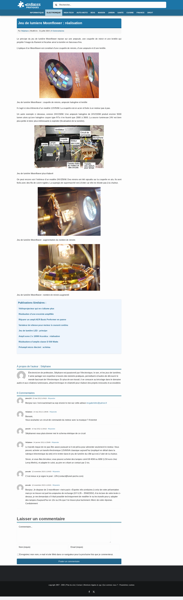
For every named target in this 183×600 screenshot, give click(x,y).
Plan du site (70, 585)
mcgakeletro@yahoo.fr (96, 403)
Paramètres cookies (127, 585)
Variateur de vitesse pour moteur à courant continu (43, 325)
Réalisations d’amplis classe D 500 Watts (38, 342)
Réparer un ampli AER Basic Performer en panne (42, 320)
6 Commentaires (57, 31)
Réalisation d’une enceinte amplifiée (36, 314)
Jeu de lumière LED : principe (33, 331)
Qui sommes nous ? (110, 585)
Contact (79, 585)
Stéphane (25, 31)
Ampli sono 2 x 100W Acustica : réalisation (39, 336)
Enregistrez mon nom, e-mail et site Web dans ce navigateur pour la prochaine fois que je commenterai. (66, 554)
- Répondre (51, 398)
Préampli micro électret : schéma (34, 347)
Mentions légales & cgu (92, 585)
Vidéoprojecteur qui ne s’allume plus (36, 309)
